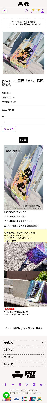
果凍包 (39, 328)
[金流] (23, 399)
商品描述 (23, 140)
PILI (9, 93)
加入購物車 (8, 129)
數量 (4, 116)
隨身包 (31, 328)
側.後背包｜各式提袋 (26, 22)
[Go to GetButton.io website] (6, 400)
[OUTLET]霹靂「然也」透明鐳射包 (25, 24)
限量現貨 (17, 328)
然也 (25, 328)
